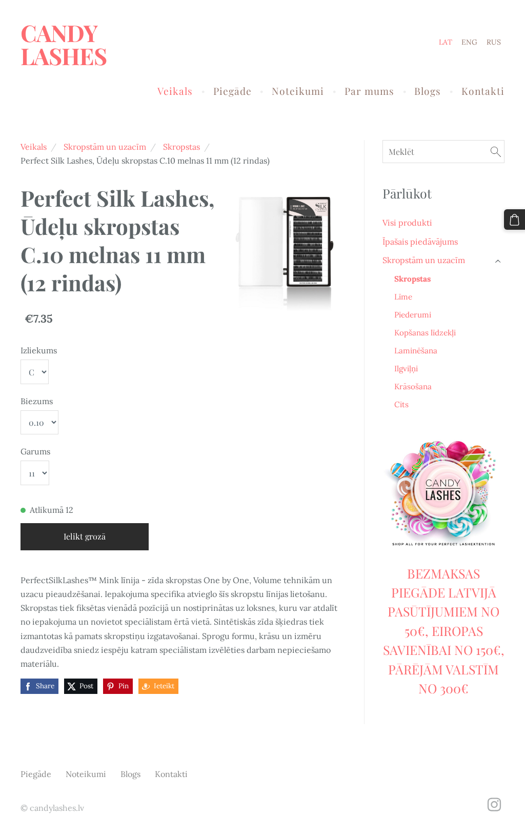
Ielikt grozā (85, 536)
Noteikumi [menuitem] (298, 90)
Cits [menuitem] (401, 404)
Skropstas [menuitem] (412, 279)
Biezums (37, 401)
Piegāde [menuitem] (232, 90)
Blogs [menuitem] (427, 90)
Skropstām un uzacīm (105, 147)
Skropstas (181, 147)
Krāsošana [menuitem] (413, 386)
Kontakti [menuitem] (482, 90)
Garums (35, 451)
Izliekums (39, 350)
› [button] (499, 261)
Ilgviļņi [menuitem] (406, 368)
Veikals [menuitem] (175, 90)
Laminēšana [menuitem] (415, 350)
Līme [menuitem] (403, 297)
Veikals (34, 147)
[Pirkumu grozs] (514, 219)
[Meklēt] (496, 152)
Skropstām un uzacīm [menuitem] (423, 260)
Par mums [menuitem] (369, 90)
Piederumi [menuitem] (412, 315)
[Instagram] (494, 804)
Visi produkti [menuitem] (407, 222)
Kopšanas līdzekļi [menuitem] (425, 332)
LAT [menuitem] (445, 42)
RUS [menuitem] (494, 42)
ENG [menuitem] (469, 42)
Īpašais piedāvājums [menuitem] (420, 241)
